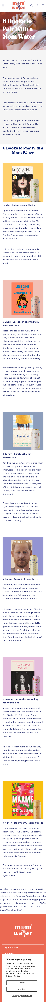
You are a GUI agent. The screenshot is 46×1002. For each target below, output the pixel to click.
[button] (3, 5)
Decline (21, 989)
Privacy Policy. (13, 976)
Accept (21, 982)
